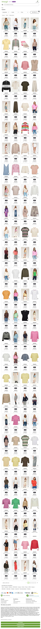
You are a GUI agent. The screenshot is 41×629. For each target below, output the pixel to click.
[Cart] (9, 27)
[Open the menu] (2, 4)
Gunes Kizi (17, 588)
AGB (14, 600)
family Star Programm (4, 600)
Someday (6, 586)
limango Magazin (3, 602)
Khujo (3, 586)
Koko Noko (8, 588)
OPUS (30, 586)
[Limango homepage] (5, 1)
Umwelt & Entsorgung (29, 602)
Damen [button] (3, 15)
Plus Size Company (23, 588)
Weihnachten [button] (11, 15)
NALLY (23, 586)
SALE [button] (7, 15)
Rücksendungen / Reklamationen (31, 601)
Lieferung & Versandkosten (30, 600)
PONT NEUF (15, 586)
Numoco (19, 586)
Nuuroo (33, 586)
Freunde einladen (4, 601)
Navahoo (12, 588)
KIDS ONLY (3, 588)
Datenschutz (15, 602)
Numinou (10, 586)
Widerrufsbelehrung (16, 601)
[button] (6, 12)
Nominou (28, 588)
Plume (26, 586)
